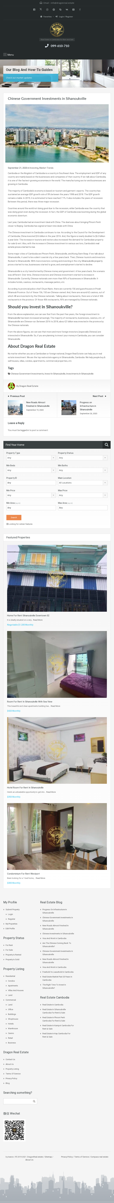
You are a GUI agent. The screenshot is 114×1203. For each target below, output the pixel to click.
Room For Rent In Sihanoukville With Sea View (29, 701)
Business (12, 1043)
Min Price (10, 490)
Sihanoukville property (92, 261)
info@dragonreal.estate (62, 2)
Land (10, 995)
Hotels (11, 1024)
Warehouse (13, 1028)
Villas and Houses (16, 990)
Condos (11, 981)
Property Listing (12, 1069)
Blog (8, 1083)
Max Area (65, 503)
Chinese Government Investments (27, 374)
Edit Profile (10, 928)
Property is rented (13, 955)
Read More (37, 620)
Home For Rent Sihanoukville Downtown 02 (28, 615)
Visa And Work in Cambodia (54, 938)
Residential (10, 976)
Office (10, 1009)
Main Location (64, 478)
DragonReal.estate (35, 1157)
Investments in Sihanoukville (80, 374)
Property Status (65, 453)
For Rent (9, 945)
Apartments (13, 986)
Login (10, 914)
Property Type (13, 453)
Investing (34, 168)
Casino (11, 1033)
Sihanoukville (14, 318)
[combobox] (31, 457)
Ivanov (11, 1157)
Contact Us (10, 1059)
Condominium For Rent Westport (23, 873)
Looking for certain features (20, 524)
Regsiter (11, 919)
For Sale (9, 950)
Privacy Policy (11, 1078)
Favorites (47, 16)
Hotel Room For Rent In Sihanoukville (25, 787)
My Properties (11, 924)
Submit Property (12, 909)
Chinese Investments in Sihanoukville (58, 933)
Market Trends (46, 168)
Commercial (11, 1000)
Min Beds (10, 465)
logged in (24, 430)
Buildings (12, 1014)
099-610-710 (60, 46)
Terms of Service (13, 1074)
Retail (10, 1038)
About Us (10, 1064)
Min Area (13, 503)
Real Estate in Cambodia (52, 1005)
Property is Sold (12, 959)
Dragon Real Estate (28, 386)
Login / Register (66, 16)
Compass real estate (99, 1157)
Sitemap (48, 1157)
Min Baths (63, 465)
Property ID (11, 478)
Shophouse (13, 1019)
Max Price (62, 490)
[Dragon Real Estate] (57, 30)
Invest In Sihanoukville (55, 374)
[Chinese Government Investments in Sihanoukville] (57, 133)
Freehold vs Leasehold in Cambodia (57, 972)
